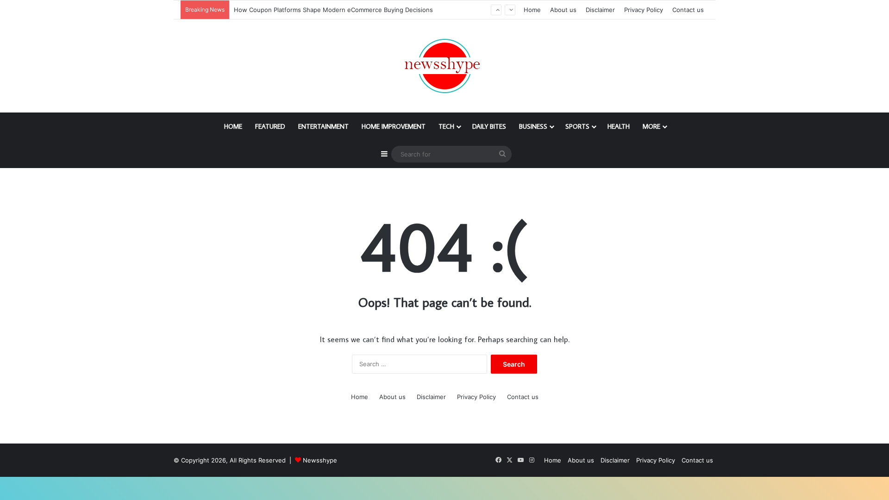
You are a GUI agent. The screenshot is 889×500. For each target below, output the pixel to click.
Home (532, 9)
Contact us (688, 9)
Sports (577, 126)
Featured (270, 126)
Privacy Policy (643, 9)
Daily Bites (489, 126)
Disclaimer (600, 9)
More (651, 126)
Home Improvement (394, 126)
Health (618, 126)
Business (533, 126)
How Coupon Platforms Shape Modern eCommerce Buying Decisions (334, 9)
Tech (446, 126)
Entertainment (323, 126)
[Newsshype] (444, 66)
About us (563, 9)
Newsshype (320, 460)
